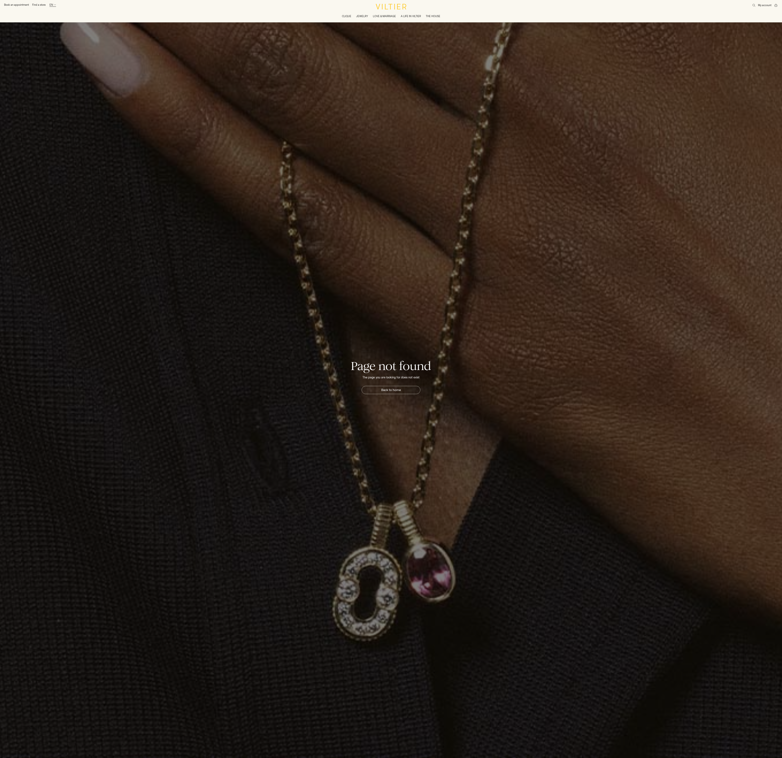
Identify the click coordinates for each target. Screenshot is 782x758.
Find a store (39, 4)
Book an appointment (16, 4)
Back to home (391, 390)
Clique (346, 16)
